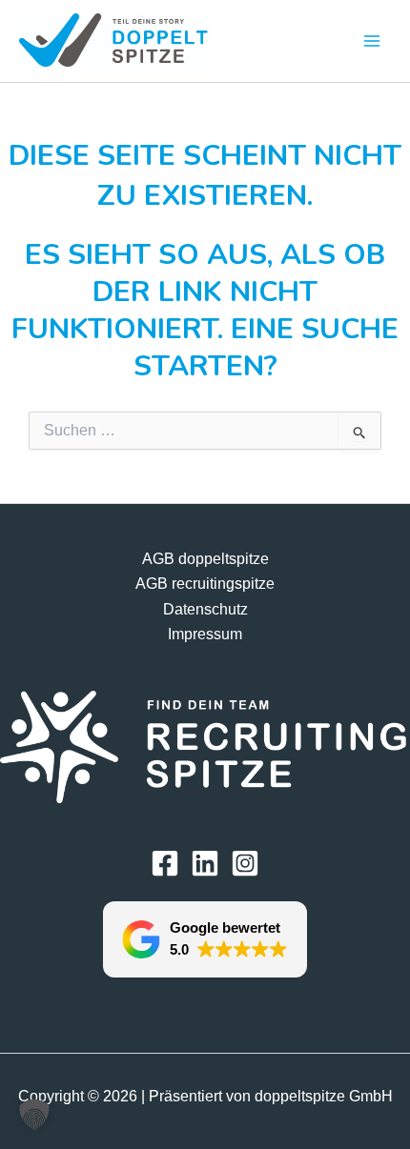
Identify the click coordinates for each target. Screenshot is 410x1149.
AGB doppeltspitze (205, 559)
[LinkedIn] (205, 863)
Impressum (205, 634)
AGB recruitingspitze (205, 583)
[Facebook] (165, 863)
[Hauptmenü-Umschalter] (371, 40)
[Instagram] (245, 863)
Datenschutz (205, 609)
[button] (205, 939)
